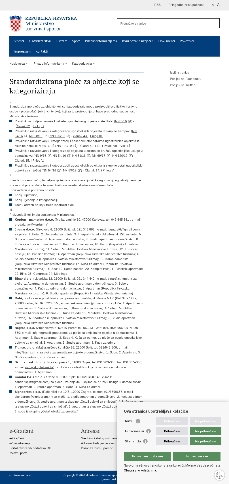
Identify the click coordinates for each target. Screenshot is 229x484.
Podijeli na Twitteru (183, 85)
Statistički (133, 441)
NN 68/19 (35, 136)
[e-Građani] (28, 5)
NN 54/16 (59, 155)
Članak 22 (23, 126)
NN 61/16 (79, 155)
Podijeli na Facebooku (185, 78)
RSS (157, 4)
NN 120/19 (57, 136)
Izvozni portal (18, 453)
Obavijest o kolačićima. (140, 470)
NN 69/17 (98, 155)
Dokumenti (166, 41)
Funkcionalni (134, 431)
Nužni (129, 421)
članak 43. (80, 136)
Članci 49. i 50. (90, 146)
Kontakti (42, 51)
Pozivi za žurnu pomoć (97, 448)
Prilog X (38, 126)
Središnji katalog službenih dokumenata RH (111, 438)
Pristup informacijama (101, 41)
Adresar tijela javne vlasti (98, 443)
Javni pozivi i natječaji (137, 41)
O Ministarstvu (40, 41)
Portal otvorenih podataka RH (30, 448)
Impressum (22, 51)
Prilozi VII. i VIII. (115, 146)
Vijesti (19, 41)
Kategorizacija (82, 63)
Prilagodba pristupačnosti (186, 4)
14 (97, 170)
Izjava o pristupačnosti (114, 479)
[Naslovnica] (61, 23)
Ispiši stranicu (179, 72)
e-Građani (16, 438)
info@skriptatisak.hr (39, 367)
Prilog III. (96, 136)
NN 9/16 (121, 121)
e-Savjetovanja (19, 443)
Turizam (61, 41)
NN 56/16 (43, 146)
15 (27, 160)
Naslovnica (17, 63)
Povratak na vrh (22, 475)
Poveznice (187, 41)
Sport (76, 41)
